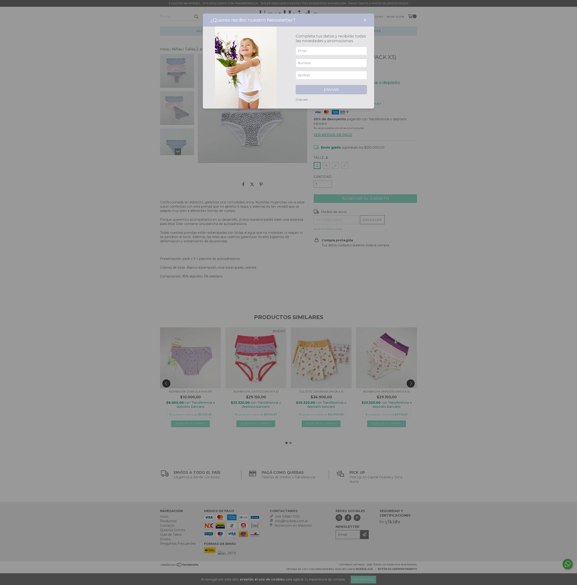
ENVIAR (331, 89)
